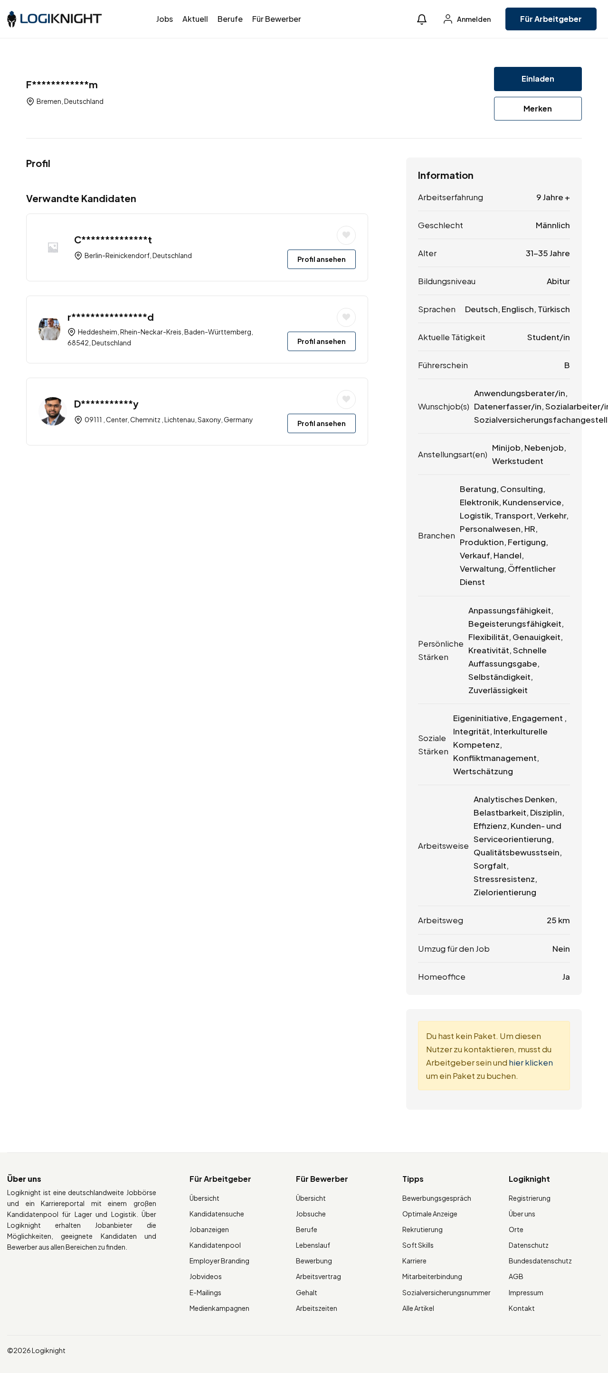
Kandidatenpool (215, 1245)
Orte (516, 1229)
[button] (422, 19)
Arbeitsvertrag (318, 1276)
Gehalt (306, 1292)
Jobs (164, 19)
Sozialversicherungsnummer (446, 1292)
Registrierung (530, 1198)
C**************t (113, 239)
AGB (516, 1276)
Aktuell (195, 19)
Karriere (414, 1260)
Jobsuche (311, 1213)
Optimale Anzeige (429, 1213)
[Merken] (346, 235)
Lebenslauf (313, 1245)
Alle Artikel (418, 1308)
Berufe (230, 19)
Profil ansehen (321, 259)
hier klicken (531, 1062)
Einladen (538, 78)
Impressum (526, 1292)
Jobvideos (206, 1276)
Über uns (522, 1213)
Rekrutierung (422, 1229)
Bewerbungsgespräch (436, 1198)
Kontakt (522, 1308)
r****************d (110, 317)
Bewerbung (314, 1260)
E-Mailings (205, 1292)
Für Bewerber (276, 19)
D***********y (106, 403)
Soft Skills (418, 1245)
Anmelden (473, 19)
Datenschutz (529, 1245)
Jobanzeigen (209, 1229)
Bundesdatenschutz (540, 1260)
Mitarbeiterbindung (432, 1276)
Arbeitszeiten (316, 1308)
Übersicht (204, 1198)
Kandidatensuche (217, 1213)
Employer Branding (219, 1260)
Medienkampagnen (219, 1308)
